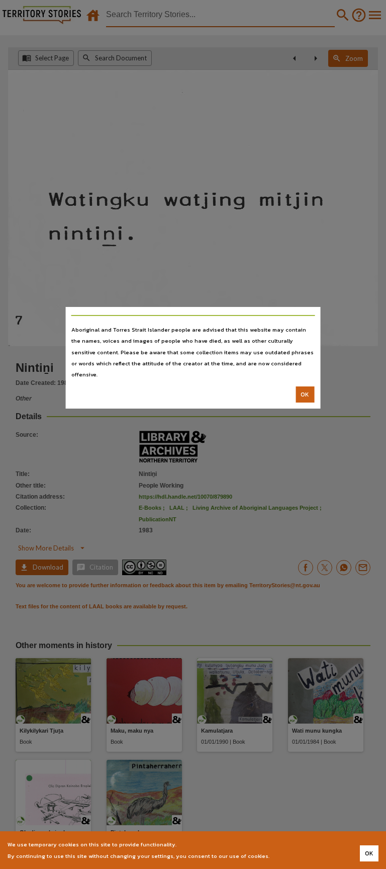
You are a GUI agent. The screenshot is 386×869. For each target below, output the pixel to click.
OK (305, 394)
